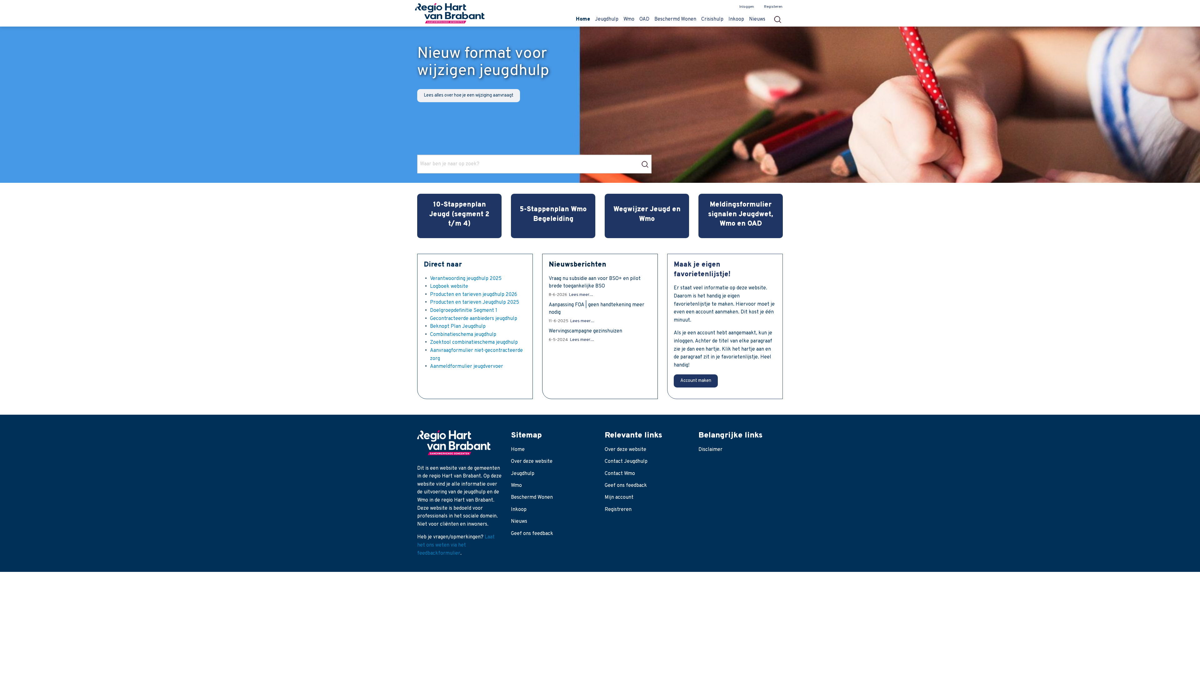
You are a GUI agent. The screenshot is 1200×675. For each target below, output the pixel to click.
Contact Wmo (620, 474)
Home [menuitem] (583, 19)
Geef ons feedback (532, 534)
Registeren (773, 6)
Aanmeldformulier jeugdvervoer (466, 366)
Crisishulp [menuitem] (712, 19)
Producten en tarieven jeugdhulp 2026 (473, 295)
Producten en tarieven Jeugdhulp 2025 (474, 302)
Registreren (618, 510)
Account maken (695, 381)
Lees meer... (581, 295)
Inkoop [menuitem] (736, 19)
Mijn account (619, 497)
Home (518, 450)
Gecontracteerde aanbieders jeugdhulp (473, 319)
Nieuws (519, 521)
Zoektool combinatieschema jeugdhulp (474, 342)
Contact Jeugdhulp (626, 461)
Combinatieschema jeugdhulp (463, 335)
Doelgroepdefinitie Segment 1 (463, 311)
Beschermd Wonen (532, 497)
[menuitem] (779, 18)
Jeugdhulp (522, 474)
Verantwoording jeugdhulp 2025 (466, 279)
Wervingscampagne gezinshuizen (585, 331)
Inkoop (519, 510)
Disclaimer (710, 450)
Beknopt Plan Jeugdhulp (458, 326)
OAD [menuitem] (644, 19)
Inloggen (746, 6)
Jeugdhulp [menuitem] (606, 19)
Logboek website (449, 286)
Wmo (516, 485)
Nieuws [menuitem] (757, 19)
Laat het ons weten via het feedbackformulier (456, 545)
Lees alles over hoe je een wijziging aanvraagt (468, 95)
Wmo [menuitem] (628, 19)
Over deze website (531, 461)
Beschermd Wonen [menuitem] (675, 19)
